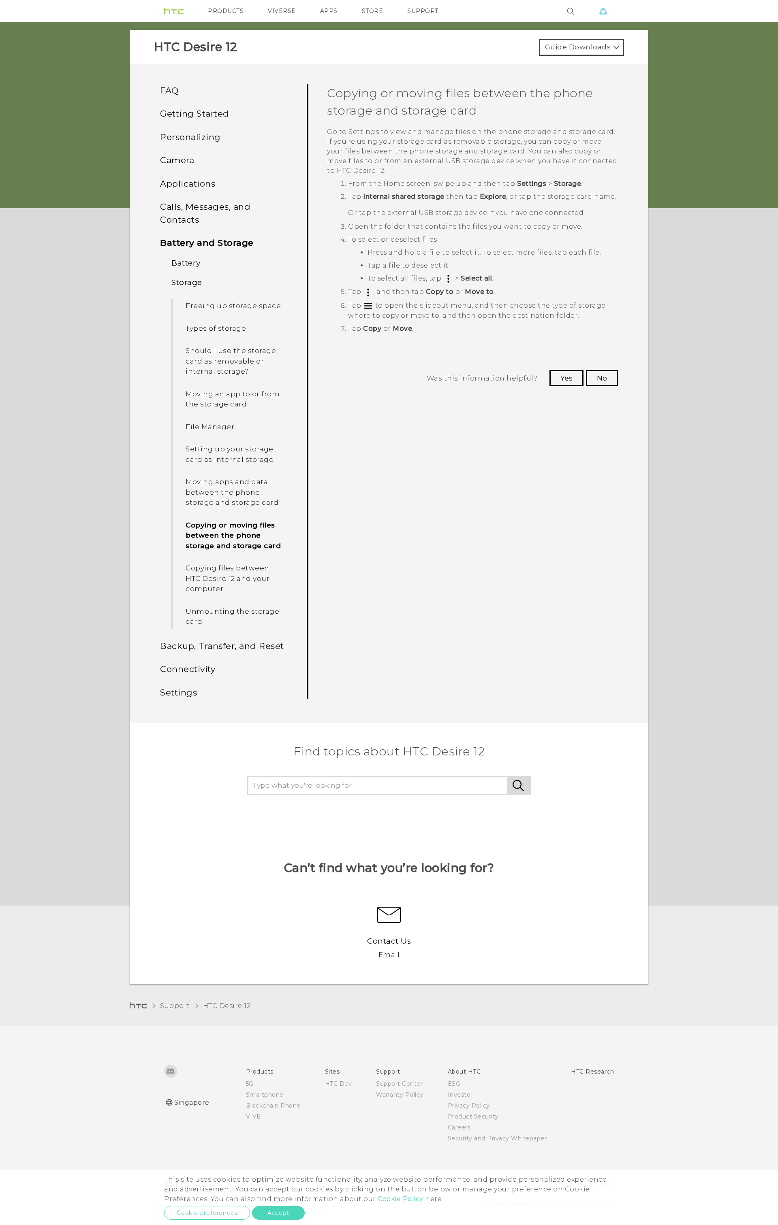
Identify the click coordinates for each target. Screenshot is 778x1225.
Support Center (399, 1083)
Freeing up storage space (233, 306)
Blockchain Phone (273, 1105)
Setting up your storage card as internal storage (230, 454)
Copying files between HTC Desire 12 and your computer (227, 578)
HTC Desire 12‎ (227, 1006)
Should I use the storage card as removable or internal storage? (231, 361)
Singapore (191, 1102)
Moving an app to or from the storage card (233, 399)
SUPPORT (422, 11)
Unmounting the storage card (232, 616)
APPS (329, 11)
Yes (566, 378)
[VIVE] (603, 11)
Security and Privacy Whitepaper (497, 1138)
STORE (372, 11)
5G (250, 1083)
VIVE (253, 1116)
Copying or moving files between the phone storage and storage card (233, 535)
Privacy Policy (469, 1105)
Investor (460, 1094)
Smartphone (265, 1094)
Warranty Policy (399, 1094)
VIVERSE (282, 11)
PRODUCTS (226, 11)
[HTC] (174, 11)
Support (175, 1006)
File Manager (210, 427)
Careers (459, 1127)
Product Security (473, 1116)
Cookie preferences (207, 1212)
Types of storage (216, 328)
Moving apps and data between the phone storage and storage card (232, 492)
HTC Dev (338, 1083)
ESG (454, 1083)
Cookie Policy (400, 1199)
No (602, 378)
